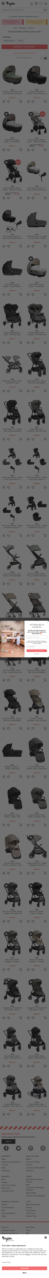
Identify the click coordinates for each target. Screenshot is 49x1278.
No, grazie (36, 653)
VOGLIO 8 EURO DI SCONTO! (36, 650)
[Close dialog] (47, 622)
